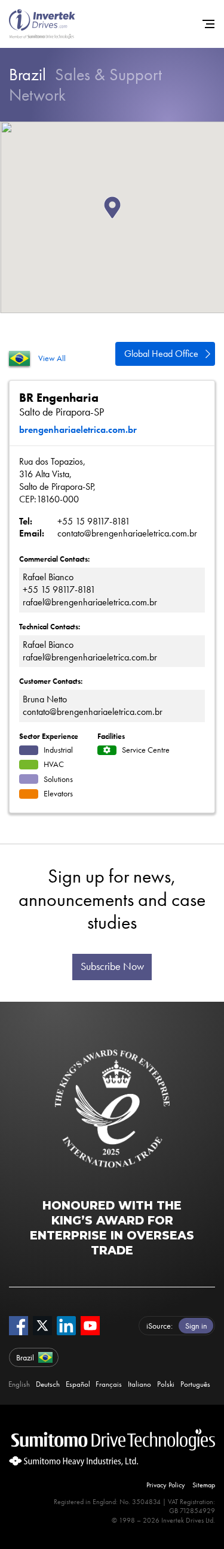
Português (195, 1384)
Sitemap (203, 1485)
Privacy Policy (165, 1485)
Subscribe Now (112, 966)
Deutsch (48, 1384)
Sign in (196, 1325)
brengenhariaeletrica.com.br (78, 429)
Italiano (139, 1384)
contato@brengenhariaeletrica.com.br (127, 533)
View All (52, 358)
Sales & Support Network (85, 84)
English (19, 1384)
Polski (165, 1384)
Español (78, 1384)
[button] (120, 218)
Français (109, 1384)
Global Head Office (161, 353)
